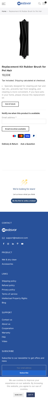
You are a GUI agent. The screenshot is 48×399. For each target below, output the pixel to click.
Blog (4, 302)
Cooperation (8, 328)
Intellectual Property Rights (14, 298)
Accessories (7, 264)
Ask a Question (28, 144)
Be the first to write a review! (24, 201)
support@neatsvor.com (17, 238)
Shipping (19, 80)
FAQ (4, 337)
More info (18, 395)
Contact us (7, 319)
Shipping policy (9, 281)
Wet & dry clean (9, 259)
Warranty (6, 332)
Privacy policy (8, 289)
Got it (30, 395)
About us (6, 324)
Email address (9, 117)
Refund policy (8, 285)
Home (4, 11)
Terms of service (9, 294)
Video (4, 341)
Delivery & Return (10, 144)
